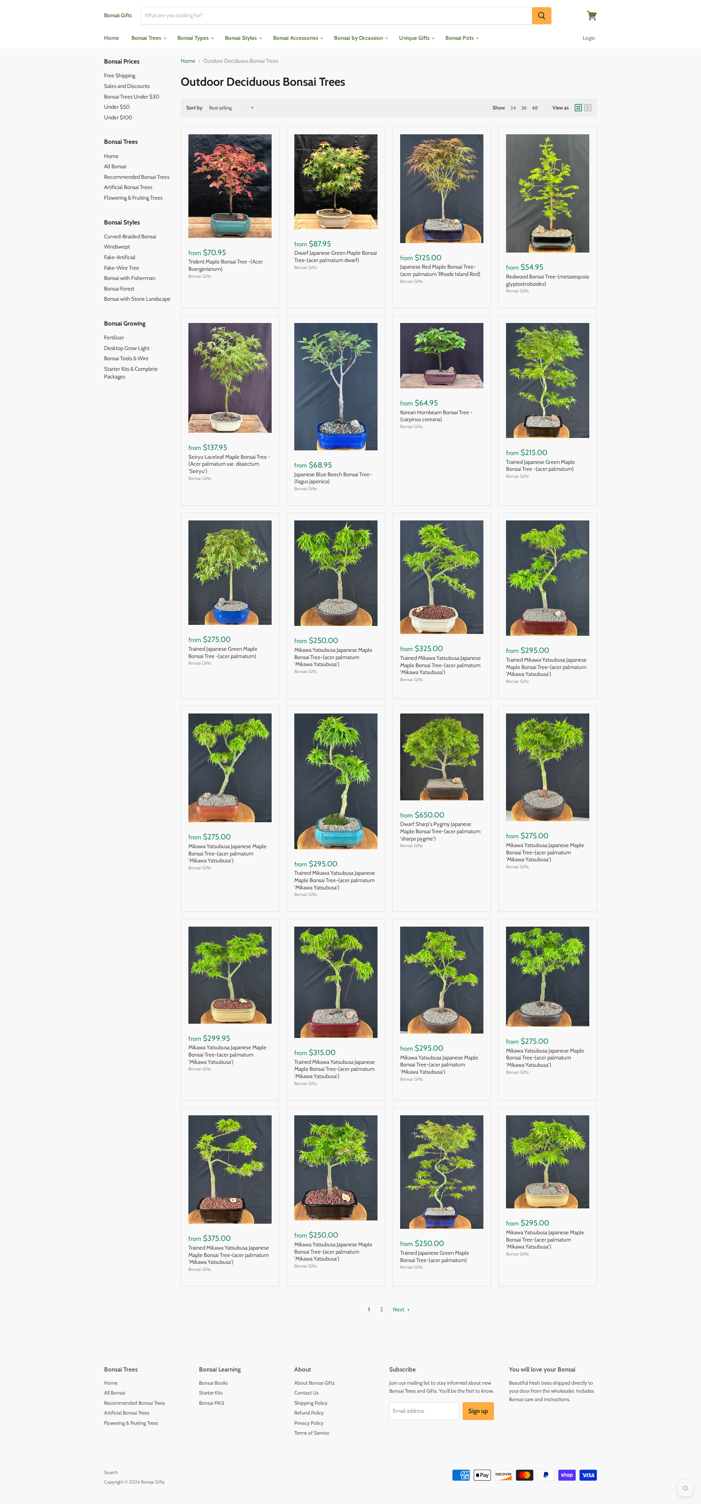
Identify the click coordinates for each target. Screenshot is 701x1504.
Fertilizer (114, 337)
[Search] (541, 15)
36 (523, 108)
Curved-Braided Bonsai (130, 236)
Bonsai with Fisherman (129, 278)
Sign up (478, 1411)
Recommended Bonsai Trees (136, 177)
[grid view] (578, 107)
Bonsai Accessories (296, 38)
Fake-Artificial (119, 257)
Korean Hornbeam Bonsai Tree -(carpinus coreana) (436, 416)
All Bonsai (115, 166)
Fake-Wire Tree (121, 268)
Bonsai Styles (241, 38)
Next (399, 1309)
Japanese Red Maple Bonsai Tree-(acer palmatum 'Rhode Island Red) (440, 270)
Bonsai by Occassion (359, 38)
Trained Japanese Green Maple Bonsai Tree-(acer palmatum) (434, 1256)
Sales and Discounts (127, 86)
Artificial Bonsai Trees (128, 187)
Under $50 (117, 107)
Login (589, 38)
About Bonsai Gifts (314, 1383)
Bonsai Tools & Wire (126, 358)
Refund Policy (309, 1412)
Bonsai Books (213, 1383)
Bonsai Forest (119, 288)
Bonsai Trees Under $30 (131, 96)
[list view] (587, 107)
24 (513, 108)
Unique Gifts (414, 38)
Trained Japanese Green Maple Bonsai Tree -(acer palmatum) (540, 466)
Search (111, 1472)
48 (535, 108)
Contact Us (306, 1392)
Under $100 (118, 117)
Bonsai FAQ (211, 1403)
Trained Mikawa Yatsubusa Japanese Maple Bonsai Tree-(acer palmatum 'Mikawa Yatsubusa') (440, 665)
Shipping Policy (310, 1403)
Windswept (117, 246)
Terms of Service (311, 1433)
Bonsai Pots (460, 38)
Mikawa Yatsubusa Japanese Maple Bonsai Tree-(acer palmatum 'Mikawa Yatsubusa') (333, 657)
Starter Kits (211, 1392)
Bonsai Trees (146, 38)
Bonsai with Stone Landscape (137, 299)
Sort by (194, 108)
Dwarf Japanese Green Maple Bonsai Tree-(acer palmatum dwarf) (335, 257)
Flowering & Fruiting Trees (133, 198)
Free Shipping (119, 75)
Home (111, 38)
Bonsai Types (193, 38)
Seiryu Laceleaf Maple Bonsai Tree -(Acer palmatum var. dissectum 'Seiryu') (229, 464)
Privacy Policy (308, 1423)
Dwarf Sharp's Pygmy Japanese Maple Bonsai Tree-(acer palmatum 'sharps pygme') (440, 831)
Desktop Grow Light (126, 348)
